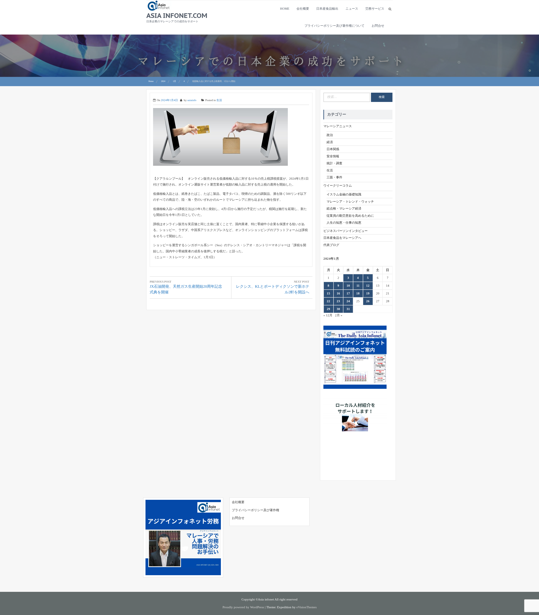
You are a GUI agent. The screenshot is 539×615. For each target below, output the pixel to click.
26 (368, 301)
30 (338, 309)
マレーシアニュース (337, 126)
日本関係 (333, 149)
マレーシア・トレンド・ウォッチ (350, 201)
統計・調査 (334, 163)
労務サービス (374, 8)
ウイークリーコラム (337, 185)
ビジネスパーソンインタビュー (345, 231)
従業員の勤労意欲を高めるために (350, 215)
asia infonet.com (176, 15)
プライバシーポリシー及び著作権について (334, 25)
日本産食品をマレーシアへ (342, 237)
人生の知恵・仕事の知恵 (344, 222)
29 (328, 309)
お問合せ (378, 25)
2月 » (338, 315)
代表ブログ (331, 245)
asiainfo (191, 100)
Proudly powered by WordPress (243, 607)
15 (328, 293)
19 (368, 293)
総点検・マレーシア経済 (344, 208)
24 (348, 301)
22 (328, 301)
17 (348, 293)
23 (338, 301)
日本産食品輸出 (327, 8)
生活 (219, 100)
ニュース (352, 8)
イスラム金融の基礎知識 (344, 194)
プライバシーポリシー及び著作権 (255, 510)
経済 (330, 142)
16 (338, 293)
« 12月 (327, 315)
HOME (284, 8)
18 (358, 293)
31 (348, 309)
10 (348, 285)
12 (368, 285)
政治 (330, 135)
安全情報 (333, 156)
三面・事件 (334, 177)
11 (358, 285)
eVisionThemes (306, 607)
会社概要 (302, 8)
